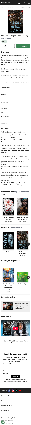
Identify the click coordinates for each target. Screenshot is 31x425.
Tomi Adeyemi (10, 7)
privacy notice (11, 381)
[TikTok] (16, 390)
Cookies (3, 418)
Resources (4, 401)
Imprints (4, 410)
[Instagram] (13, 390)
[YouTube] (20, 391)
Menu (25, 2)
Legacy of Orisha (21, 191)
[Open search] (19, 3)
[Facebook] (9, 390)
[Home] (6, 3)
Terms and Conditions (7, 420)
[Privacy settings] (3, 422)
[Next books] (28, 244)
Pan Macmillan (6, 396)
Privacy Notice (12, 418)
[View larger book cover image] (15, 21)
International (5, 405)
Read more (6, 87)
